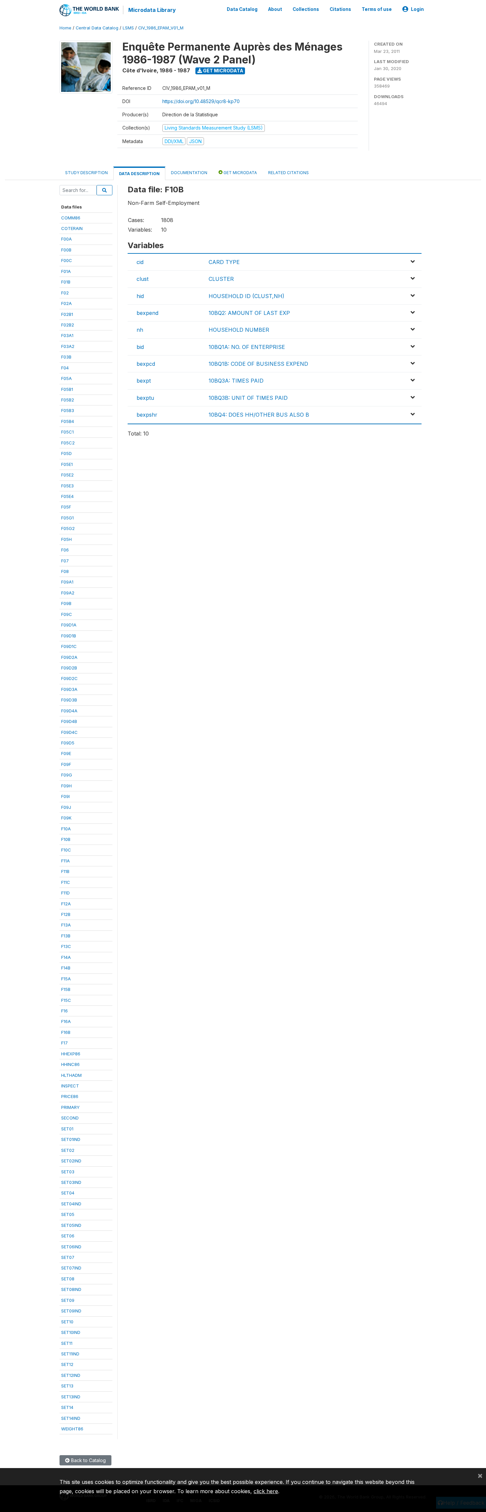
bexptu (145, 398)
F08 (65, 571)
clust (142, 279)
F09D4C (69, 732)
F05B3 (67, 410)
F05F (66, 507)
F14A (66, 957)
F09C (66, 614)
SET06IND (71, 1246)
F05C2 (68, 442)
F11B (65, 871)
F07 (65, 560)
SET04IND (71, 1203)
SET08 (67, 1278)
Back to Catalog (88, 1460)
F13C (66, 946)
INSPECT (70, 1085)
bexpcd (146, 363)
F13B (65, 935)
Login (417, 9)
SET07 (67, 1257)
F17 (64, 1042)
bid (140, 347)
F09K (66, 817)
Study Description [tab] (86, 172)
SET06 (67, 1235)
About (275, 9)
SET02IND (71, 1160)
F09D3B (69, 699)
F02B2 (67, 324)
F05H (66, 539)
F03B (66, 356)
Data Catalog (242, 9)
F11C (65, 882)
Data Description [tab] (139, 173)
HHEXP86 (70, 1053)
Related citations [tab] (288, 172)
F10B (65, 839)
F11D (65, 892)
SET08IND (71, 1289)
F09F (66, 764)
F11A (65, 860)
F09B (66, 603)
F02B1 (67, 314)
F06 (65, 549)
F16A (66, 1021)
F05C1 (67, 432)
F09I (65, 796)
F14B (65, 967)
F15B (65, 989)
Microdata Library (152, 10)
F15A (66, 978)
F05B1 (67, 389)
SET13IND (70, 1396)
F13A (66, 924)
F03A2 (67, 346)
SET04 (67, 1192)
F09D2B (69, 667)
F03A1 (67, 335)
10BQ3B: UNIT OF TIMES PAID (248, 398)
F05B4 (67, 421)
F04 (65, 367)
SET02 (67, 1150)
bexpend (147, 313)
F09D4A (69, 710)
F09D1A (68, 624)
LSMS (128, 27)
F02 (65, 292)
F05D (66, 453)
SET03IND (71, 1182)
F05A (66, 378)
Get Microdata (222, 70)
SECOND (70, 1117)
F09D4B (69, 721)
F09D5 (67, 742)
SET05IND (71, 1225)
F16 (64, 1010)
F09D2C (69, 678)
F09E (66, 753)
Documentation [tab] (189, 172)
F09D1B (68, 635)
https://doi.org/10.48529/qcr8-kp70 (201, 101)
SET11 (66, 1343)
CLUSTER (221, 279)
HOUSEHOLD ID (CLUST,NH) (246, 296)
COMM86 (70, 217)
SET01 (67, 1128)
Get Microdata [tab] (240, 172)
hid (140, 296)
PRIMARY (70, 1107)
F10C (66, 849)
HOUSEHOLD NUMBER (239, 329)
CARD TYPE (224, 262)
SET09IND (71, 1310)
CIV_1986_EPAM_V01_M (160, 27)
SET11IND (70, 1353)
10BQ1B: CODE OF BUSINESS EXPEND (258, 363)
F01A (66, 271)
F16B (65, 1032)
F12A (66, 903)
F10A (66, 828)
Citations (340, 9)
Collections (306, 9)
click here (266, 1491)
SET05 (67, 1214)
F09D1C (69, 646)
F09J (66, 807)
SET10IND (70, 1332)
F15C (66, 1000)
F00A (66, 239)
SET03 (67, 1171)
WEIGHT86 (72, 1428)
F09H (66, 785)
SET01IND (70, 1139)
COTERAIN (72, 228)
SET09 (67, 1300)
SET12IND (70, 1375)
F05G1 (67, 517)
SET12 (67, 1364)
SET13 (67, 1385)
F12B (65, 914)
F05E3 (67, 485)
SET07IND (71, 1267)
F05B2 (67, 399)
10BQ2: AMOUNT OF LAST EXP (249, 313)
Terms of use (377, 9)
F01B (65, 281)
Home (65, 27)
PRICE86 (69, 1096)
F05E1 (67, 464)
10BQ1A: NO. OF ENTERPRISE (247, 347)
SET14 (67, 1407)
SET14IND (70, 1418)
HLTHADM (71, 1075)
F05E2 (67, 474)
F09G (66, 774)
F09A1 (67, 582)
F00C (66, 260)
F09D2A (69, 657)
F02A (66, 303)
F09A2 (67, 592)
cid (140, 262)
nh (140, 329)
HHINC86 (70, 1064)
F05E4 (67, 496)
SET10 (67, 1321)
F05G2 (68, 528)
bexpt (144, 380)
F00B (66, 249)
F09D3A (69, 689)
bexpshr (147, 414)
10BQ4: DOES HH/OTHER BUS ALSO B (259, 414)
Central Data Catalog (97, 27)
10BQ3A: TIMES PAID (236, 380)
